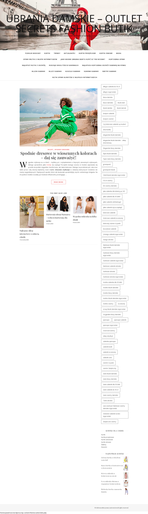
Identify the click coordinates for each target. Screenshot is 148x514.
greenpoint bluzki (109, 170)
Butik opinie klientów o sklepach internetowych (74, 77)
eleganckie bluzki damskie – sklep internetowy (114, 141)
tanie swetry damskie (110, 395)
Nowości (104, 447)
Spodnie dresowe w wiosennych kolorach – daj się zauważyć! (58, 155)
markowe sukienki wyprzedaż (113, 261)
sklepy (50, 149)
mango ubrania (108, 240)
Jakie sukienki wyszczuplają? (112, 207)
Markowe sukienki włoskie (112, 266)
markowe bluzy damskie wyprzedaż (111, 254)
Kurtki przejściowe (87, 53)
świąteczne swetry (109, 422)
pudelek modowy (33, 53)
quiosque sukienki (120, 320)
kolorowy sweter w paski (111, 223)
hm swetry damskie (110, 186)
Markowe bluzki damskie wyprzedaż (111, 246)
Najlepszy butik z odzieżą (33, 65)
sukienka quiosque (109, 341)
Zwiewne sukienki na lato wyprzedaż (111, 415)
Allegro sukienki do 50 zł (111, 86)
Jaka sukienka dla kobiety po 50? (114, 191)
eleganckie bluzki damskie (112, 135)
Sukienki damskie (91, 71)
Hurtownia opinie (117, 59)
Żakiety (103, 445)
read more (58, 182)
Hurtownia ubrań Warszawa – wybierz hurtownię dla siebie (58, 217)
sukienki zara (107, 357)
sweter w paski (108, 363)
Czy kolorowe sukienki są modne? (114, 124)
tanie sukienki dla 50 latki (111, 384)
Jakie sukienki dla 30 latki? (111, 196)
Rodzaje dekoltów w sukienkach (64, 65)
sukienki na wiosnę (109, 352)
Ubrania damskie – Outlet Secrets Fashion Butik (74, 23)
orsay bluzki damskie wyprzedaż (114, 309)
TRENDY (57, 53)
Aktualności (69, 53)
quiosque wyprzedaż (110, 325)
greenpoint (107, 164)
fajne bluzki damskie (110, 154)
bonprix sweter (108, 119)
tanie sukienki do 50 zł (110, 390)
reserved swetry (109, 331)
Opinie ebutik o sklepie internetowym (40, 59)
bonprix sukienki (108, 113)
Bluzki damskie (38, 71)
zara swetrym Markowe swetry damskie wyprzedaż (114, 407)
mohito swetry (108, 304)
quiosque (106, 320)
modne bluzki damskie (110, 288)
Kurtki (47, 53)
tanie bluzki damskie (110, 374)
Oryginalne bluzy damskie (112, 314)
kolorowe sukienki (109, 213)
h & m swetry (107, 180)
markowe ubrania (109, 271)
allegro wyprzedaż (109, 92)
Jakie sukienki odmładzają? (112, 202)
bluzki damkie (107, 108)
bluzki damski (121, 108)
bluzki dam (121, 103)
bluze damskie (108, 103)
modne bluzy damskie (110, 293)
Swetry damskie (109, 71)
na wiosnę (121, 304)
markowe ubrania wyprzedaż (113, 277)
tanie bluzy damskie (110, 379)
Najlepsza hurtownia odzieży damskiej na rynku (104, 65)
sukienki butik (107, 347)
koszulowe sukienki (109, 229)
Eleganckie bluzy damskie (112, 148)
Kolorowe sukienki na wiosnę (113, 218)
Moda (118, 53)
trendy (49, 165)
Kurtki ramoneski (107, 440)
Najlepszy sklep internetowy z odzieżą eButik (29, 234)
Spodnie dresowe (62, 149)
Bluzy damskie (55, 71)
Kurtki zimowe (106, 53)
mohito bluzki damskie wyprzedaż (114, 298)
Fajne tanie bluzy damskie (112, 159)
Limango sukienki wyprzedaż (113, 234)
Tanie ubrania (107, 400)
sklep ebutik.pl (108, 336)
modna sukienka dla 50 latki (112, 282)
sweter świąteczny (109, 368)
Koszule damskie (72, 71)
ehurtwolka (107, 130)
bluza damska (107, 97)
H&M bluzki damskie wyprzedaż (114, 175)
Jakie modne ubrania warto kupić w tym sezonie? (83, 59)
